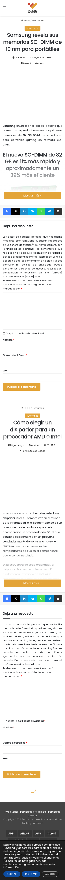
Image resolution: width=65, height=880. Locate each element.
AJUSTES (50, 873)
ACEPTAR (12, 873)
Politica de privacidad (33, 811)
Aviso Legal (11, 811)
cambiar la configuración (19, 864)
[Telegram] (49, 211)
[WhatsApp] (41, 211)
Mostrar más (31, 195)
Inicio (26, 20)
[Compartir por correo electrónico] (58, 211)
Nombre (8, 340)
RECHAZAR (31, 873)
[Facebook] (7, 211)
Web (5, 370)
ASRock (24, 833)
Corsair (52, 833)
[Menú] (4, 9)
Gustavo (20, 57)
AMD (11, 833)
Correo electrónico (15, 355)
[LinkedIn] (24, 211)
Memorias (38, 20)
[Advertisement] (32, 90)
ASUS (38, 833)
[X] (15, 211)
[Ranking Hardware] (32, 8)
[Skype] (32, 211)
